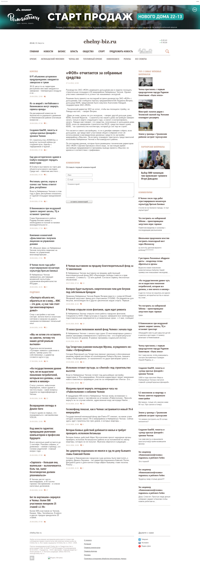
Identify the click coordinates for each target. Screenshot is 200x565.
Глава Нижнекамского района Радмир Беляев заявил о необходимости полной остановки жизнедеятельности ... (45, 221)
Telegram (144, 539)
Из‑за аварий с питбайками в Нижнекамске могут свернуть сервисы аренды (44, 106)
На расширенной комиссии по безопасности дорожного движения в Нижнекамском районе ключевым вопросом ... (45, 116)
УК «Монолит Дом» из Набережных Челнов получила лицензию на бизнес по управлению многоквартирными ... (45, 251)
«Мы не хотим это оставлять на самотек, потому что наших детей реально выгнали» (45, 339)
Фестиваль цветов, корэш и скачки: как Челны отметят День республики (43, 184)
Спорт (101, 51)
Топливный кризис (92, 58)
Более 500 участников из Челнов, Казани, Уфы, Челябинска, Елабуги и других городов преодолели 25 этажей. (45, 514)
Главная (34, 51)
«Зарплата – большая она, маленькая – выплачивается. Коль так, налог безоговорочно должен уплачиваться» (45, 468)
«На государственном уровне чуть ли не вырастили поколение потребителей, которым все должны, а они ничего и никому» (45, 375)
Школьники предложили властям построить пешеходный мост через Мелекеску (154, 241)
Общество (88, 51)
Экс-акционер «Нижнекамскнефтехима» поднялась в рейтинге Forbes (152, 454)
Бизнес (62, 51)
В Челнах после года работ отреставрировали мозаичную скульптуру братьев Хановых (44, 267)
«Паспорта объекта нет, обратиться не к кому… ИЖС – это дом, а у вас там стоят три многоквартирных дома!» (45, 304)
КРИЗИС (33, 58)
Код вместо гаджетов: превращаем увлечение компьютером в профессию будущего (45, 433)
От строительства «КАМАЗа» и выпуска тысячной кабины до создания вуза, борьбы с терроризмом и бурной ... (44, 143)
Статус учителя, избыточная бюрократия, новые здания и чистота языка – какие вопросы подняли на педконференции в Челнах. (43, 389)
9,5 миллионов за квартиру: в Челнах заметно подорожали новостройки (152, 395)
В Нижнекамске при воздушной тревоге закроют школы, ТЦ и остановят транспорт (45, 211)
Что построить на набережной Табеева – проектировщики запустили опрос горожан (152, 221)
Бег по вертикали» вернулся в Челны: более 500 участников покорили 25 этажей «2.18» (45, 501)
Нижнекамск (113, 58)
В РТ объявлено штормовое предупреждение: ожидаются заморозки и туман (44, 79)
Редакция (87, 544)
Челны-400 (74, 58)
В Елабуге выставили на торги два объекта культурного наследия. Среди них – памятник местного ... (45, 169)
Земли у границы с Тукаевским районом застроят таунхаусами (153, 135)
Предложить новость (121, 51)
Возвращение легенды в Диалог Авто (43, 407)
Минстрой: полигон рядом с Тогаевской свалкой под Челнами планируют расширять (154, 114)
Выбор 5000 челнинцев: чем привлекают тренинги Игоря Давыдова (154, 175)
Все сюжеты (141, 58)
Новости (48, 51)
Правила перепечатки (92, 547)
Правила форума (90, 551)
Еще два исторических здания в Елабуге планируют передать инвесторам (45, 159)
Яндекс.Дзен (146, 546)
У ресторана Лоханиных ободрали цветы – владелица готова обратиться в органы (154, 261)
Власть (74, 51)
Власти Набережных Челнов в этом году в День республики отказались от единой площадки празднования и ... (45, 194)
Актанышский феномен (52, 58)
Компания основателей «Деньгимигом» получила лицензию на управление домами (43, 240)
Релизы (127, 58)
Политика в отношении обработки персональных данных (105, 558)
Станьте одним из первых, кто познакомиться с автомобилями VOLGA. (44, 415)
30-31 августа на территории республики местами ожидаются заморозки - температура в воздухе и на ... (45, 89)
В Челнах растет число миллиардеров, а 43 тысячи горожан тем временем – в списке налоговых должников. (45, 482)
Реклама (87, 555)
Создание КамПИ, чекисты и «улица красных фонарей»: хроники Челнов (43, 133)
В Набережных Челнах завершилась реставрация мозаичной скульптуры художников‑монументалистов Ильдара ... (43, 279)
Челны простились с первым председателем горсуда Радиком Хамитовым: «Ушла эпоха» (154, 92)
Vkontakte (145, 543)
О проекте (88, 540)
